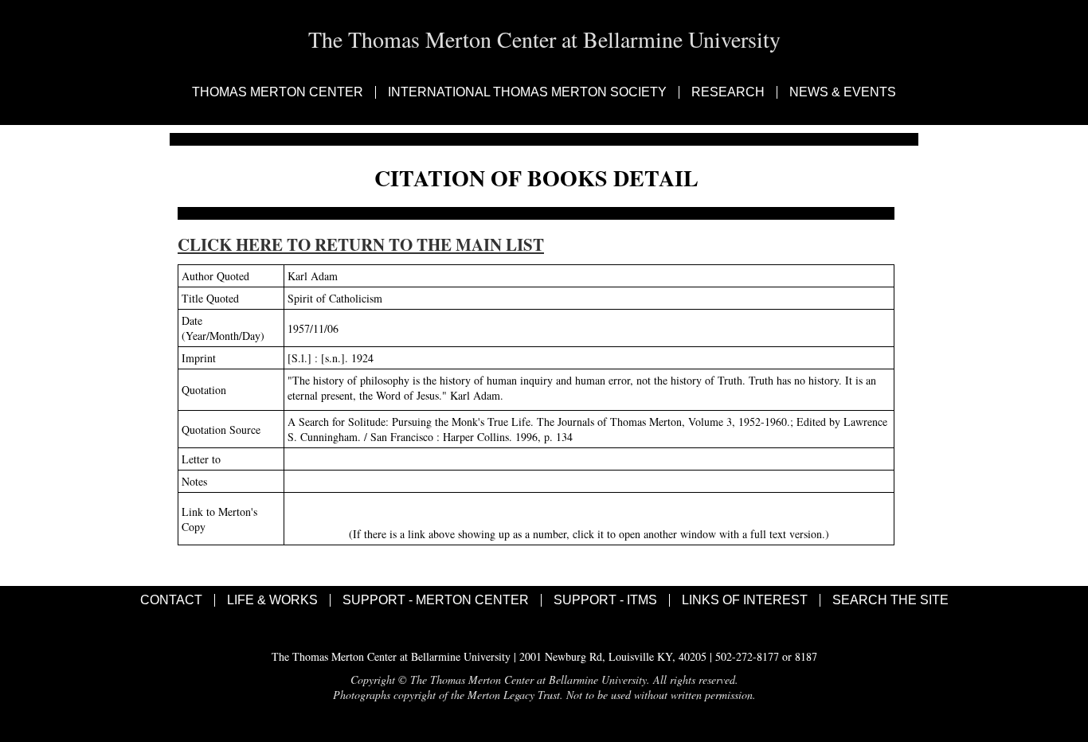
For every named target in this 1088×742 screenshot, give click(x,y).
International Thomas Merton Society (527, 92)
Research (728, 92)
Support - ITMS (605, 600)
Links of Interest (745, 600)
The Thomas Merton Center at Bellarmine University (544, 39)
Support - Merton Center (435, 600)
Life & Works (272, 600)
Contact (171, 600)
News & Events (842, 92)
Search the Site (890, 600)
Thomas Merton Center (277, 92)
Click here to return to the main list (361, 244)
